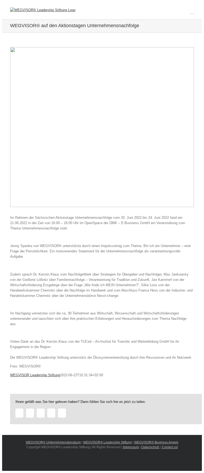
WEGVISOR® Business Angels (156, 442)
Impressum (131, 447)
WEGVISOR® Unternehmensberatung (53, 442)
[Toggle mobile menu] (192, 11)
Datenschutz (150, 447)
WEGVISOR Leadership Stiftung (35, 375)
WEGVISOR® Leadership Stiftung (107, 442)
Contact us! (170, 447)
